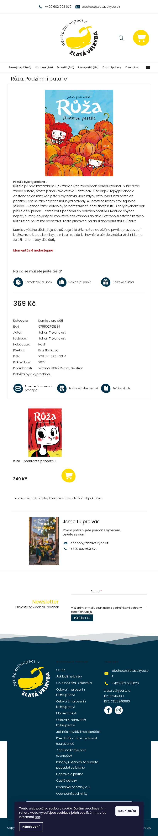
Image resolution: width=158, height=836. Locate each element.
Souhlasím (127, 811)
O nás (60, 670)
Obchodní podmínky (71, 793)
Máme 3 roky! (66, 713)
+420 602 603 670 (84, 549)
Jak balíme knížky (69, 676)
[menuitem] (20, 67)
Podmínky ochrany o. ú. (73, 787)
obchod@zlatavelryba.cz (89, 543)
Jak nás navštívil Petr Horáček (78, 732)
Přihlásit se (82, 618)
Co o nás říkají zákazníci (74, 683)
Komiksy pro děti (50, 320)
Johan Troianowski (52, 332)
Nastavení (31, 826)
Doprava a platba (69, 774)
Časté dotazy (66, 780)
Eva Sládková (48, 350)
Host (41, 344)
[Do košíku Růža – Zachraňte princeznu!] (68, 475)
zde (37, 817)
